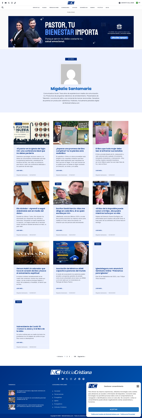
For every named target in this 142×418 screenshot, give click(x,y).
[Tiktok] (15, 3)
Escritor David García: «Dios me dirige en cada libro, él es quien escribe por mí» (70, 210)
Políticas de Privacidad (127, 414)
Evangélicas (84, 7)
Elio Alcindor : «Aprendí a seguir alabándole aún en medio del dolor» (31, 210)
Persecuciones (54, 7)
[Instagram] (12, 3)
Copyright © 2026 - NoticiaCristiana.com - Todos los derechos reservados (71, 416)
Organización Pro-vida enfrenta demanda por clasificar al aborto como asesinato (30, 405)
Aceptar (113, 409)
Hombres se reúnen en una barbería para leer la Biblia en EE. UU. (31, 398)
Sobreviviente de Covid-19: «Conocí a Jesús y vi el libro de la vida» (31, 328)
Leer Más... (20, 170)
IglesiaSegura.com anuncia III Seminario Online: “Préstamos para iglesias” (109, 270)
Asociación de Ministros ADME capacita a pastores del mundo (71, 269)
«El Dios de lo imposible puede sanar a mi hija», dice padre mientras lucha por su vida (109, 210)
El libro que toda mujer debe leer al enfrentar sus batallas (109, 149)
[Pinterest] (79, 379)
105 (75, 356)
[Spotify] (83, 379)
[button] (138, 386)
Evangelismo (65, 7)
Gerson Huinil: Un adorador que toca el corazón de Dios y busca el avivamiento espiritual (31, 270)
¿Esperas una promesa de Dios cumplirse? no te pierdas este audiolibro (70, 151)
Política (100, 7)
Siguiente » (81, 356)
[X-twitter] (9, 3)
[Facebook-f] (2, 3)
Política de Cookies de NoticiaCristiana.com (105, 414)
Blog (107, 7)
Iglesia (44, 7)
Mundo (92, 7)
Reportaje (36, 7)
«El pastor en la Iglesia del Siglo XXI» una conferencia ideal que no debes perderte (31, 151)
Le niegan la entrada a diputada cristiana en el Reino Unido (31, 391)
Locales (74, 7)
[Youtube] (6, 3)
